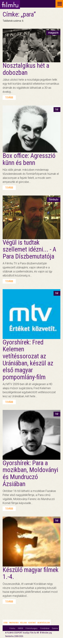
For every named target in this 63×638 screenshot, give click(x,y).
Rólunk (23, 623)
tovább (9, 97)
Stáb (6, 623)
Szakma (55, 628)
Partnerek (14, 623)
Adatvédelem (43, 623)
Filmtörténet (44, 628)
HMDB (20, 628)
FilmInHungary (31, 628)
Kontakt (32, 623)
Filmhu (12, 628)
